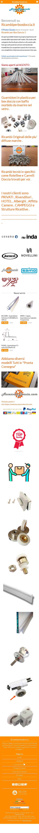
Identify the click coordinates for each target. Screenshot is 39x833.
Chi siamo (19, 775)
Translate (25, 809)
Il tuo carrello (18, 764)
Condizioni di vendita (19, 772)
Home (19, 757)
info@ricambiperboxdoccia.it (27, 818)
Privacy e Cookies (19, 768)
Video (19, 779)
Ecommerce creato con (19, 820)
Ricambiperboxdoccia (19, 2)
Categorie (19, 761)
